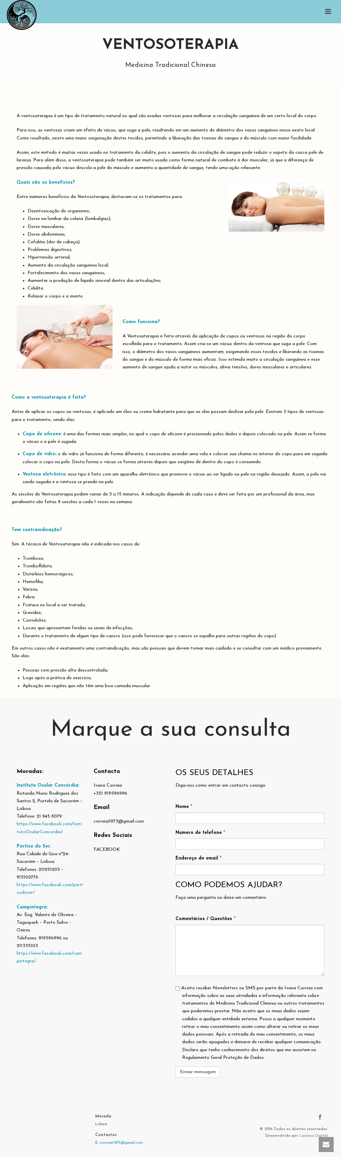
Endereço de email (198, 858)
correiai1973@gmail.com (121, 1143)
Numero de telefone (200, 832)
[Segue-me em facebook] (320, 1117)
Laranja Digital (314, 1136)
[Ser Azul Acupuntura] (15, 15)
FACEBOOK (107, 849)
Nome (183, 806)
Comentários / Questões (205, 918)
